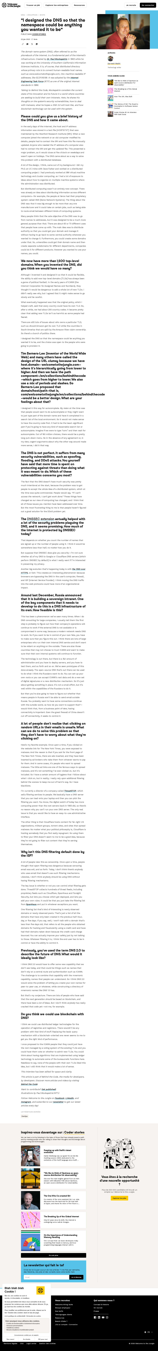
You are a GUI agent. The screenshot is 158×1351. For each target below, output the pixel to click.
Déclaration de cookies (33, 1316)
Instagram (26, 1102)
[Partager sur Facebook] (27, 44)
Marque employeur (62, 1308)
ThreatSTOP (70, 791)
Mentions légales (10, 1343)
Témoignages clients (63, 1314)
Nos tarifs (59, 1311)
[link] (39, 34)
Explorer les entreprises (57, 5)
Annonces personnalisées (14, 1325)
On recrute (98, 1308)
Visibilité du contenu (12, 1328)
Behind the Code (29, 1084)
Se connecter (148, 5)
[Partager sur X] (32, 44)
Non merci (10, 1339)
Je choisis (26, 1339)
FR (149, 1332)
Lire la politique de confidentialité (15, 1316)
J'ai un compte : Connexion (66, 1324)
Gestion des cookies (47, 1343)
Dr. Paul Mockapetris (57, 59)
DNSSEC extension (40, 519)
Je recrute (131, 5)
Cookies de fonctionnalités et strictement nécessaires (23, 1323)
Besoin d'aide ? (61, 1321)
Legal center (31, 1343)
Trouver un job (33, 5)
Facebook (59, 1098)
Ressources (79, 5)
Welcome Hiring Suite (64, 1304)
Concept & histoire (101, 1304)
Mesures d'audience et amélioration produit (20, 1330)
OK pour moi (42, 1339)
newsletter (58, 1102)
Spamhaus (31, 904)
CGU (22, 1343)
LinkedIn (69, 1098)
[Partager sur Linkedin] (37, 44)
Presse (96, 1311)
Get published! (49, 1089)
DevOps (42, 15)
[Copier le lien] (23, 44)
